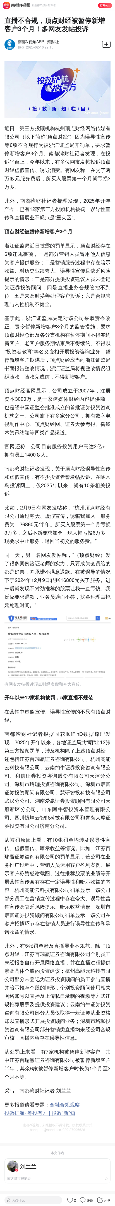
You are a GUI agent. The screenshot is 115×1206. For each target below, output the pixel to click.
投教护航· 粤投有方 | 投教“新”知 (39, 1112)
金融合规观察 (65, 1104)
